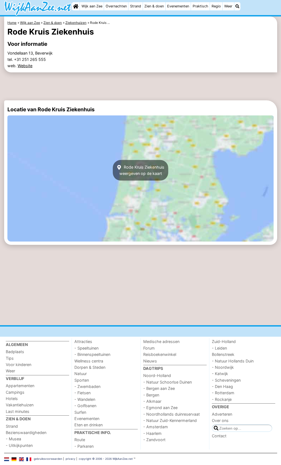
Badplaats (15, 351)
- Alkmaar (152, 401)
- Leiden (219, 348)
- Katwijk (220, 373)
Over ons (220, 420)
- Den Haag (222, 386)
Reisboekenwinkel (159, 354)
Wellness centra (88, 361)
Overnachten (116, 6)
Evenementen (178, 6)
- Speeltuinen (86, 348)
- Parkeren (84, 446)
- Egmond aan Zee (160, 407)
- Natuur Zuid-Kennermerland (170, 420)
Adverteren (222, 414)
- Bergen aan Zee (159, 388)
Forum (149, 348)
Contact (219, 435)
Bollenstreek (223, 354)
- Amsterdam (155, 426)
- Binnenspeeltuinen (92, 354)
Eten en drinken (88, 425)
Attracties (83, 341)
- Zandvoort (154, 439)
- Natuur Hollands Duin (233, 361)
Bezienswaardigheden (26, 432)
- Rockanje (222, 399)
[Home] (76, 6)
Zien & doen (154, 6)
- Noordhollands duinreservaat (171, 414)
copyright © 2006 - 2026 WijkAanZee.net (106, 458)
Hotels (12, 398)
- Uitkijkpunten (19, 445)
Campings (15, 392)
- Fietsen (82, 392)
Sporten (81, 380)
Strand (135, 6)
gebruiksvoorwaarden (48, 458)
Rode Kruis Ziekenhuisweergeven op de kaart (141, 170)
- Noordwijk (223, 367)
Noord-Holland (157, 375)
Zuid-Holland (224, 341)
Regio (216, 6)
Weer (228, 6)
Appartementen (20, 385)
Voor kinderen (18, 364)
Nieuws (150, 361)
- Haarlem (152, 433)
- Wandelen (84, 399)
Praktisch (200, 6)
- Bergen (151, 395)
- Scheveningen (226, 380)
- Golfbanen (85, 405)
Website (25, 65)
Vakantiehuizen (19, 404)
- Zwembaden (87, 386)
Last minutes (17, 411)
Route (79, 439)
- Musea (13, 438)
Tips (10, 358)
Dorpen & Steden (89, 367)
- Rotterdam (223, 392)
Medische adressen (161, 341)
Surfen (80, 412)
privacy (70, 458)
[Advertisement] (140, 86)
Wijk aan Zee (92, 6)
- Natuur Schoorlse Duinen (167, 382)
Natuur (80, 373)
